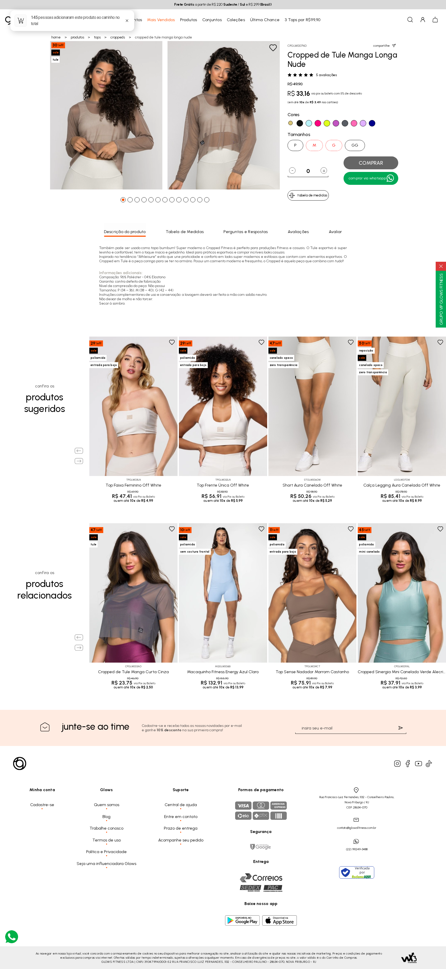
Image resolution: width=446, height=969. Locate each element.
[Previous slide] (79, 451)
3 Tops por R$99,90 (303, 19)
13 (208, 201)
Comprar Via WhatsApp (367, 178)
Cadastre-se (42, 804)
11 (194, 201)
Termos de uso (106, 840)
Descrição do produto (125, 231)
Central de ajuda (181, 804)
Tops (97, 37)
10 (187, 201)
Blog (106, 816)
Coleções (236, 19)
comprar (371, 163)
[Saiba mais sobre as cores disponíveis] (92, 461)
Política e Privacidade (106, 851)
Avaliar (335, 231)
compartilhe (381, 45)
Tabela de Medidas (185, 231)
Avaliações (298, 231)
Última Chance (265, 19)
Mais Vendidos (161, 19)
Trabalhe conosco (106, 828)
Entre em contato (180, 816)
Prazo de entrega (180, 828)
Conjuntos (212, 19)
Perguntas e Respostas (246, 231)
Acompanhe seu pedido (180, 840)
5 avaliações (326, 75)
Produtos (188, 19)
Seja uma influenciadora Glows (106, 863)
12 (201, 201)
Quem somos (106, 804)
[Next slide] (79, 461)
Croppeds (117, 37)
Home (56, 37)
